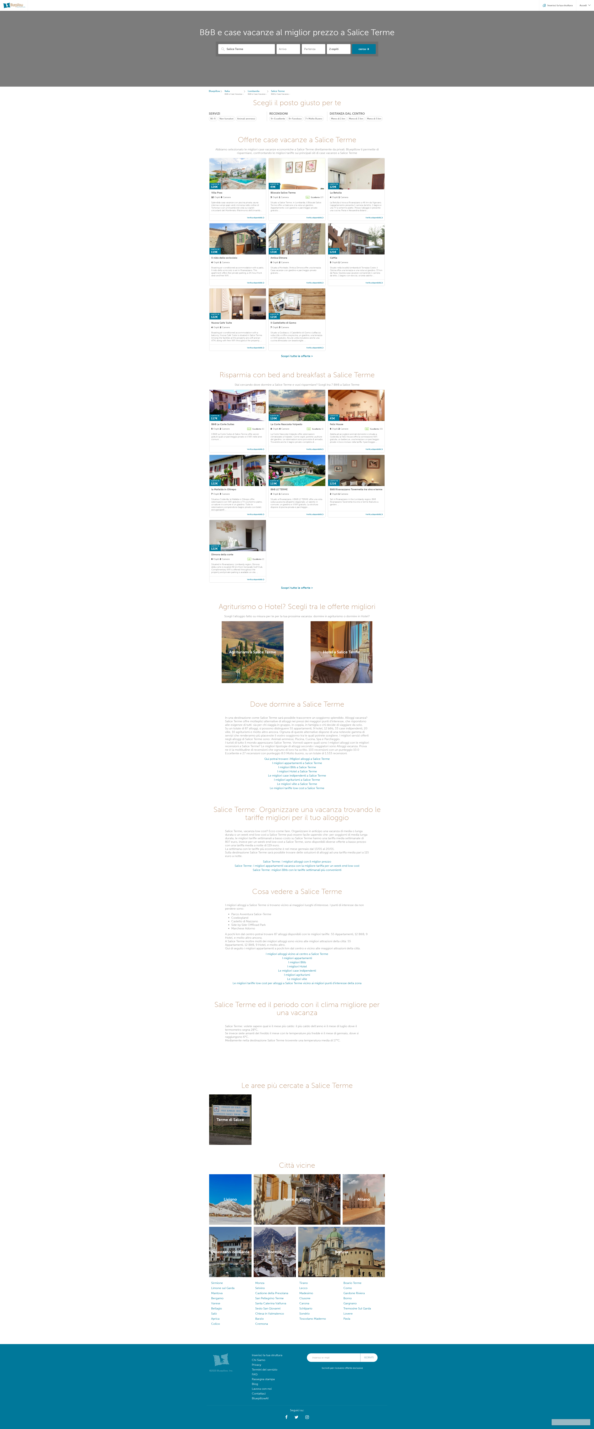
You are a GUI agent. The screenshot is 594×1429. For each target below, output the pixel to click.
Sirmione (217, 1283)
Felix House (336, 424)
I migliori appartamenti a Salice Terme (297, 763)
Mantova (217, 1293)
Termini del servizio (264, 1369)
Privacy (256, 1365)
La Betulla (336, 192)
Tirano (303, 1283)
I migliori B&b (297, 962)
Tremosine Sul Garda (357, 1308)
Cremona (261, 1324)
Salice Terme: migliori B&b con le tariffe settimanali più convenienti (297, 870)
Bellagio (216, 1308)
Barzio (259, 1318)
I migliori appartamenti (297, 958)
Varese (215, 1303)
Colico (215, 1324)
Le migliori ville (297, 979)
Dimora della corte (222, 554)
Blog (255, 1384)
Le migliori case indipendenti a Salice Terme (297, 775)
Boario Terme (352, 1283)
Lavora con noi (262, 1388)
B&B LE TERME (279, 489)
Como (347, 1288)
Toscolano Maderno (312, 1318)
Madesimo (306, 1293)
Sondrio (304, 1313)
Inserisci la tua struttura (267, 1355)
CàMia (333, 257)
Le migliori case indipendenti (297, 970)
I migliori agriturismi (297, 975)
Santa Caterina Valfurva (270, 1303)
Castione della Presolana (271, 1293)
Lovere (348, 1313)
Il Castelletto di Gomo (283, 322)
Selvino (260, 1288)
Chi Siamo (258, 1360)
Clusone (304, 1298)
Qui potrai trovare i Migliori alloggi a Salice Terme (297, 759)
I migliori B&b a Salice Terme (297, 767)
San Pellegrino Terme (269, 1298)
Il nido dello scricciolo (224, 257)
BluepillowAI (260, 1398)
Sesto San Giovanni (267, 1308)
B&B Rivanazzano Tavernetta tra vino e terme (356, 489)
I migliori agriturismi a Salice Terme (297, 779)
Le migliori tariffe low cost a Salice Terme (297, 788)
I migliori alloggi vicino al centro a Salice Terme (297, 954)
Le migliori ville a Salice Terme (297, 784)
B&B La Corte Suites (222, 424)
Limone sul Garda (223, 1288)
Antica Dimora (279, 257)
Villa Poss (216, 192)
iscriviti (369, 1357)
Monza (259, 1283)
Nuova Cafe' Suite (221, 322)
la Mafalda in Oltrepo (223, 489)
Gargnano (350, 1303)
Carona (304, 1303)
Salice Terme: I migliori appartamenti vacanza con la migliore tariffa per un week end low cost (297, 865)
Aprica (215, 1318)
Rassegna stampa (263, 1379)
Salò (214, 1313)
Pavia (346, 1318)
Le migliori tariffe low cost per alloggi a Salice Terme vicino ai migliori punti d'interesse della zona (297, 983)
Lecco (303, 1288)
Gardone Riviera (354, 1293)
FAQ (255, 1374)
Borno (347, 1298)
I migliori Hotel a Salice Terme (297, 771)
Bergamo (217, 1298)
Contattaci (259, 1393)
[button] (286, 1417)
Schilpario (305, 1308)
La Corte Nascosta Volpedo (286, 424)
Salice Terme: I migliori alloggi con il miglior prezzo (297, 861)
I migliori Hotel (297, 966)
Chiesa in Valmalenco (269, 1313)
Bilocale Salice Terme (283, 192)
